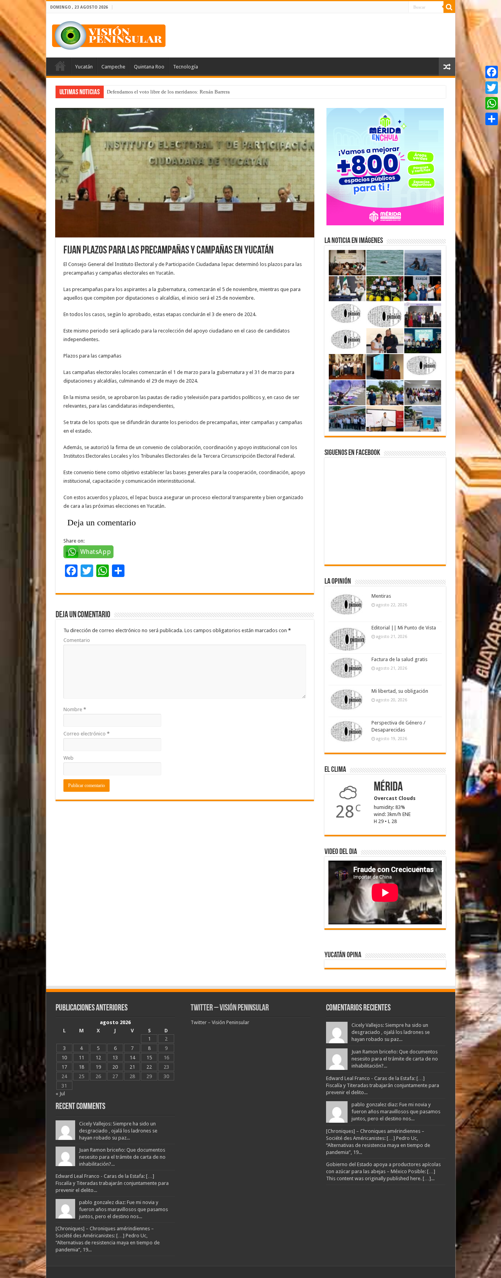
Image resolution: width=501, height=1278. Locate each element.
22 (149, 1067)
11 (81, 1058)
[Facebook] (491, 72)
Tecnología (185, 67)
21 (132, 1067)
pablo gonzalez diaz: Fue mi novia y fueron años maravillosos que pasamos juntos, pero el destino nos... (123, 1209)
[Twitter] (491, 87)
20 (115, 1067)
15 (149, 1058)
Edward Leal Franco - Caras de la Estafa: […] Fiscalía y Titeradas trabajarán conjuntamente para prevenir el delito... (112, 1183)
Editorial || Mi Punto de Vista (403, 628)
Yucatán (84, 67)
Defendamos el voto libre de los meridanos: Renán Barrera (168, 92)
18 (81, 1067)
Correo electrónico (86, 734)
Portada (60, 66)
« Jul (60, 1093)
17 (64, 1067)
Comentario (76, 640)
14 (132, 1058)
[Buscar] (449, 7)
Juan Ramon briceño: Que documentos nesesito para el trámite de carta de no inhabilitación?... (122, 1157)
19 (98, 1067)
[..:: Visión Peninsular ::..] (109, 34)
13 (115, 1058)
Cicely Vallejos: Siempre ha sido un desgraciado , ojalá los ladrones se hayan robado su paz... (118, 1131)
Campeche (113, 67)
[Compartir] (491, 119)
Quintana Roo (149, 67)
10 (64, 1058)
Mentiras (381, 596)
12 (98, 1058)
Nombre (74, 709)
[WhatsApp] (491, 103)
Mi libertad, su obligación (399, 691)
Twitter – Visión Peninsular (230, 1008)
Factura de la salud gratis (399, 659)
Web (68, 758)
